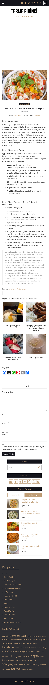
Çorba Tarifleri (9, 577)
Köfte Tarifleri (9, 592)
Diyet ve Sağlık (24, 104)
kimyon (18, 648)
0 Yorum (37, 116)
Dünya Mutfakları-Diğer (12, 588)
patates (41, 651)
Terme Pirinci (17, 116)
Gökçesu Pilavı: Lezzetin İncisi (29, 524)
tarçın (5, 660)
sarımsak (26, 656)
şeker (31, 669)
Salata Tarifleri (9, 615)
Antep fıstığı (6, 636)
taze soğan (33, 660)
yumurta (5, 669)
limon (17, 651)
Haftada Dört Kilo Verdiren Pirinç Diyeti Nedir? (24, 110)
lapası (29, 165)
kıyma (12, 651)
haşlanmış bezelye (19, 643)
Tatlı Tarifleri (8, 618)
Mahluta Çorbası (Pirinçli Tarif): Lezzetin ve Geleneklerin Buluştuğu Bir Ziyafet (30, 536)
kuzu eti (32, 648)
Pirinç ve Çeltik (9, 607)
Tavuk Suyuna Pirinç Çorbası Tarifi (31, 547)
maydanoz (25, 651)
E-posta (5, 423)
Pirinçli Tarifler (9, 611)
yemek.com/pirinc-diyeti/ (17, 289)
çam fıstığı (25, 669)
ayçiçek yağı (19, 636)
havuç (10, 643)
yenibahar (42, 664)
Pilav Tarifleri (8, 599)
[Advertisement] (24, 44)
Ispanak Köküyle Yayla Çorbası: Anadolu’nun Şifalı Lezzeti (30, 512)
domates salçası (38, 640)
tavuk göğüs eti (13, 660)
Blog (5, 573)
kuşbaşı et (38, 648)
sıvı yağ (41, 656)
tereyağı (7, 664)
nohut (37, 651)
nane (32, 651)
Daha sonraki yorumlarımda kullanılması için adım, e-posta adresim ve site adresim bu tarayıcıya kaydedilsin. (24, 447)
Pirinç (6, 603)
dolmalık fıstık (16, 639)
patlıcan (5, 656)
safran (19, 656)
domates (27, 639)
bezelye (35, 636)
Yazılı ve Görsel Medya (12, 622)
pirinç (12, 655)
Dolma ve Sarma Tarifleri (13, 584)
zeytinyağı (15, 668)
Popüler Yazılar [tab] (33, 495)
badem (29, 636)
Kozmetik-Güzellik (10, 596)
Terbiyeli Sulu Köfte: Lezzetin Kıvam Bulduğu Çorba (29, 501)
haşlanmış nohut (31, 643)
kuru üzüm (25, 648)
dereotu (6, 639)
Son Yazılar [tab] (16, 495)
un (36, 665)
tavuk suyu (24, 660)
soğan (35, 656)
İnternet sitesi (5, 433)
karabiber (8, 647)
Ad (3, 414)
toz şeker (27, 664)
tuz (33, 664)
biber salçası (42, 636)
